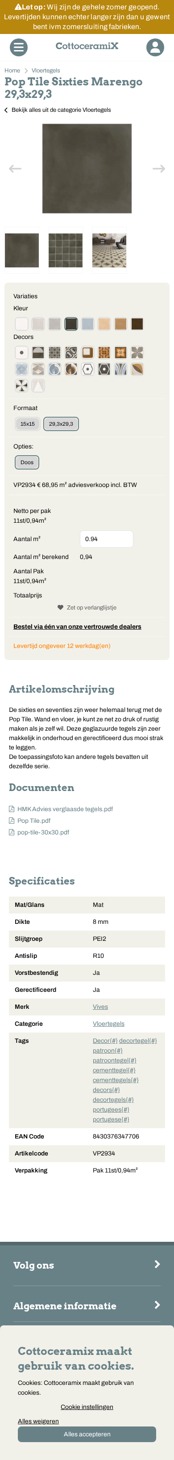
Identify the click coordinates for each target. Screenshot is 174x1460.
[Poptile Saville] (137, 352)
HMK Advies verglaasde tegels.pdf (65, 809)
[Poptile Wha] (21, 352)
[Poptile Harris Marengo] (71, 369)
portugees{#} (111, 1109)
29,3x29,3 (61, 424)
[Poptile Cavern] (21, 369)
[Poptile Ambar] (120, 324)
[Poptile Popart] (38, 352)
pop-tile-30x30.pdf (43, 832)
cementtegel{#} (114, 1070)
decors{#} (106, 1090)
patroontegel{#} (115, 1060)
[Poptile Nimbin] (120, 369)
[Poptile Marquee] (71, 352)
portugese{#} (111, 1119)
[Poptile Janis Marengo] (104, 369)
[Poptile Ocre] (104, 324)
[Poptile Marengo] (71, 324)
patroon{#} (108, 1050)
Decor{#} (105, 1040)
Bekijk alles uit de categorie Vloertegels (61, 110)
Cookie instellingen (87, 1407)
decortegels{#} (113, 1099)
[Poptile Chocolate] (137, 324)
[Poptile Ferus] (87, 352)
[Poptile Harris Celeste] (54, 369)
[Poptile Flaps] (21, 385)
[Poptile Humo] (54, 324)
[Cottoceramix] (87, 47)
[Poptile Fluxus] (104, 352)
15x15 (28, 424)
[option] (87, 168)
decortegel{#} (138, 1040)
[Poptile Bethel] (120, 352)
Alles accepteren (87, 1434)
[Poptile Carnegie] (54, 352)
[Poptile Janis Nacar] (87, 369)
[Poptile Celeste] (87, 324)
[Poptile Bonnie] (38, 369)
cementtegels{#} (116, 1080)
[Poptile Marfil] (38, 324)
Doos (27, 462)
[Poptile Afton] (137, 369)
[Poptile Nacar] (21, 324)
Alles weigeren (38, 1421)
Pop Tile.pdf (33, 820)
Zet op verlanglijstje (91, 608)
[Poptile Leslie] (38, 385)
